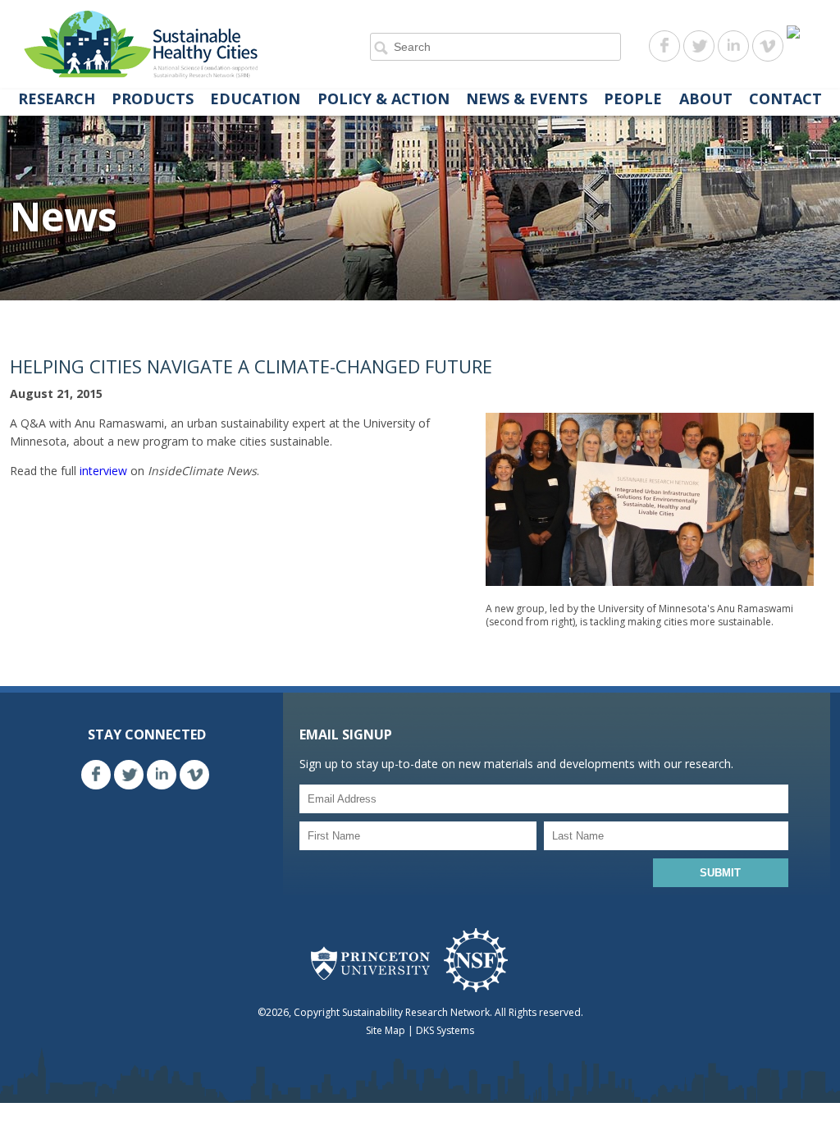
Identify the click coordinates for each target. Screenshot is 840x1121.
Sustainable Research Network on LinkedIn (733, 46)
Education (255, 98)
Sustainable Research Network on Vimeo (768, 46)
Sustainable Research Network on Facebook (664, 46)
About (706, 98)
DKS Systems (445, 1030)
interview (103, 470)
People (633, 98)
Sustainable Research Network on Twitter (699, 46)
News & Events (526, 98)
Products (153, 98)
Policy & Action (383, 98)
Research (56, 98)
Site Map (385, 1030)
